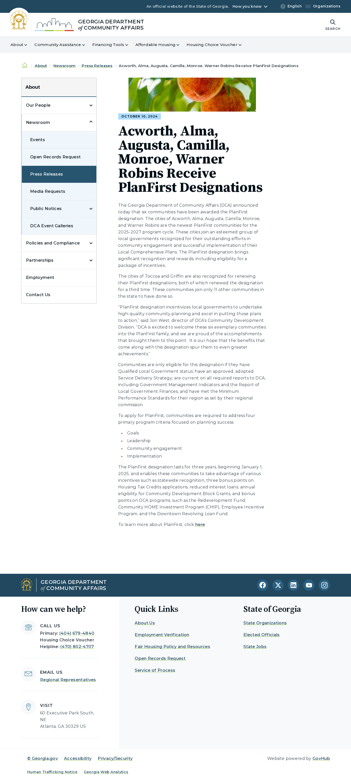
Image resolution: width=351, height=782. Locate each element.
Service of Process (155, 670)
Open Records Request (55, 156)
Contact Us (38, 294)
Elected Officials (261, 634)
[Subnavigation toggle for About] (28, 45)
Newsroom (64, 65)
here (200, 524)
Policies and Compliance (53, 243)
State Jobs (254, 646)
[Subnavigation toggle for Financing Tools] (129, 45)
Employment (40, 277)
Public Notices (46, 208)
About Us (145, 623)
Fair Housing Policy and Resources (172, 646)
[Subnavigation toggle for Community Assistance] (86, 45)
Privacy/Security (115, 758)
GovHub (321, 758)
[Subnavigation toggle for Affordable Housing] (181, 45)
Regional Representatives (68, 679)
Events (37, 139)
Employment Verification (162, 634)
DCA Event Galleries (51, 225)
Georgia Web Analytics (106, 772)
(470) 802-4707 (77, 646)
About (41, 65)
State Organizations (265, 623)
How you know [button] (247, 6)
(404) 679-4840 (76, 633)
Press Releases (97, 65)
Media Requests (47, 191)
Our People (38, 105)
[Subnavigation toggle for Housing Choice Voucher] (243, 45)
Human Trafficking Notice (52, 772)
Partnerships (40, 260)
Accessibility (77, 758)
